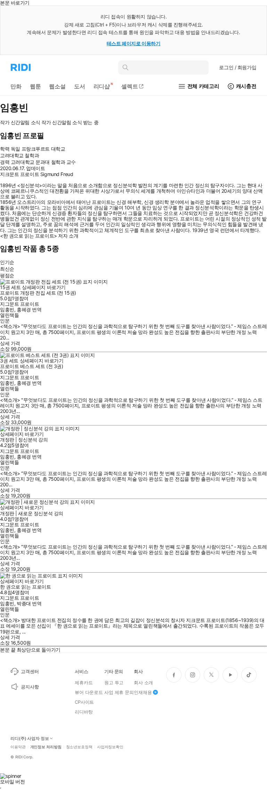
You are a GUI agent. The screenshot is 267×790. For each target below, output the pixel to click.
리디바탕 (83, 712)
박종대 (24, 603)
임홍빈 (7, 309)
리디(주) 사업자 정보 (29, 738)
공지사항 (30, 686)
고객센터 (30, 671)
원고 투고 (113, 682)
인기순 (7, 262)
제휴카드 (83, 682)
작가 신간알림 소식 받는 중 (69, 122)
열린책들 (9, 315)
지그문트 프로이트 (19, 304)
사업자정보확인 (110, 747)
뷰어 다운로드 (89, 692)
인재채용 (143, 692)
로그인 (238, 67)
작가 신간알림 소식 (20, 122)
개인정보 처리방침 (46, 747)
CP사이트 (84, 702)
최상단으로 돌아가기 (38, 650)
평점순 (7, 275)
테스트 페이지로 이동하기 (134, 43)
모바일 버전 (12, 781)
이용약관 (18, 747)
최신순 (7, 269)
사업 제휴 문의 (119, 692)
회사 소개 (143, 682)
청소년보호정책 (79, 747)
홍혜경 (24, 309)
